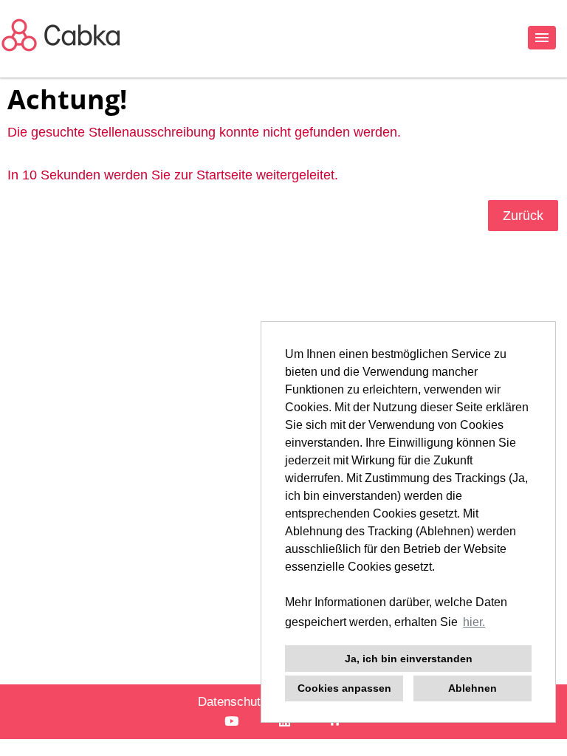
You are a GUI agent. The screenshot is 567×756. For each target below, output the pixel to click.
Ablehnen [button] (472, 688)
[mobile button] (542, 37)
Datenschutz (232, 702)
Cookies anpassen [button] (344, 688)
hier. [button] (474, 622)
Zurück (523, 215)
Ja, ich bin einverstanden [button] (408, 658)
